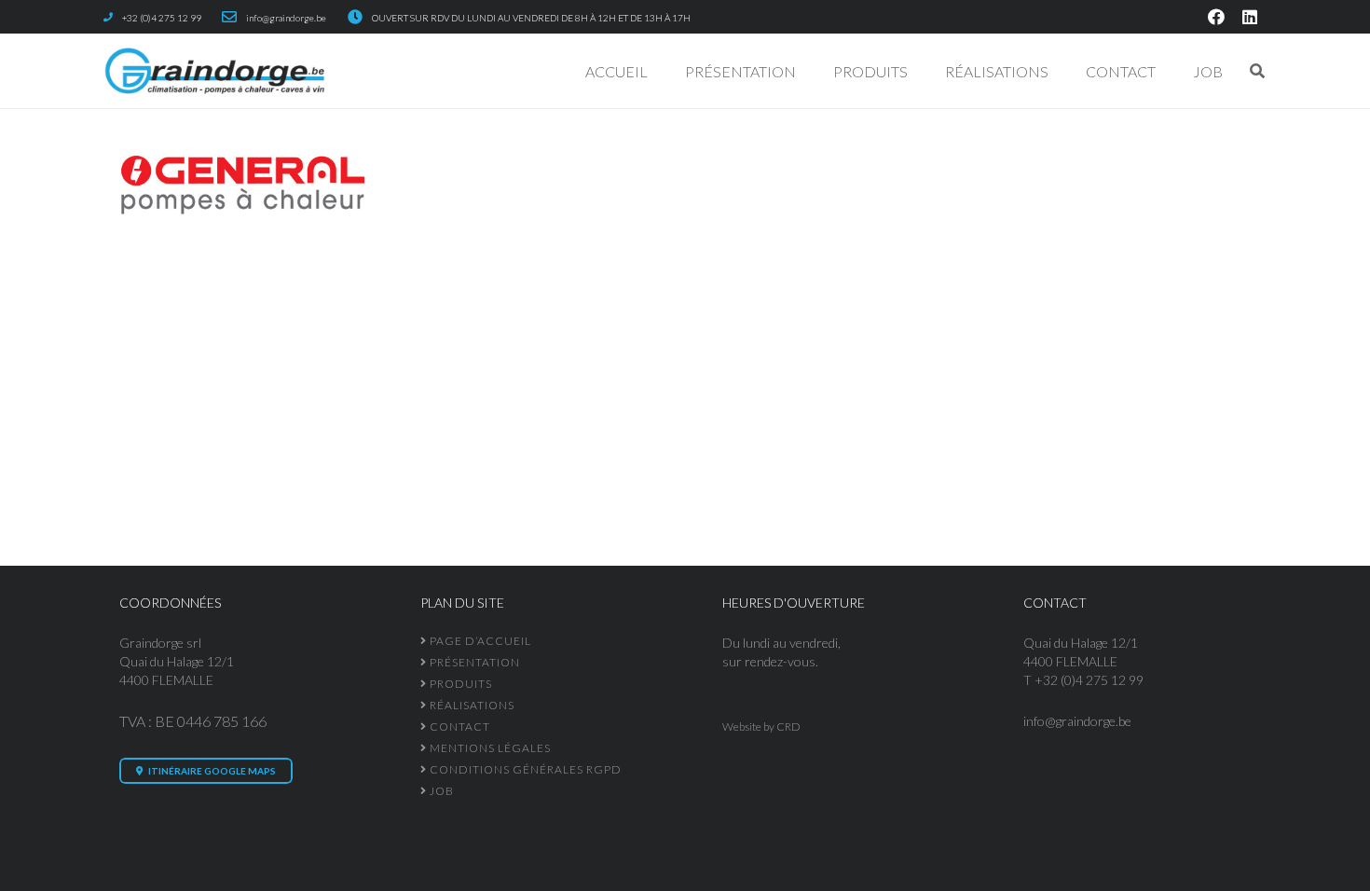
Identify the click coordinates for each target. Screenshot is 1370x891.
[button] (921, 70)
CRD (788, 726)
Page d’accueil (479, 641)
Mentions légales (489, 748)
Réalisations (470, 705)
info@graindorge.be (1077, 721)
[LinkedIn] (1250, 17)
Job (440, 791)
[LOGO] (213, 71)
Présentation (473, 662)
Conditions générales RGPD (524, 769)
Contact (458, 726)
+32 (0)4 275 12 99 (1089, 680)
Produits (459, 684)
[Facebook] (1216, 17)
